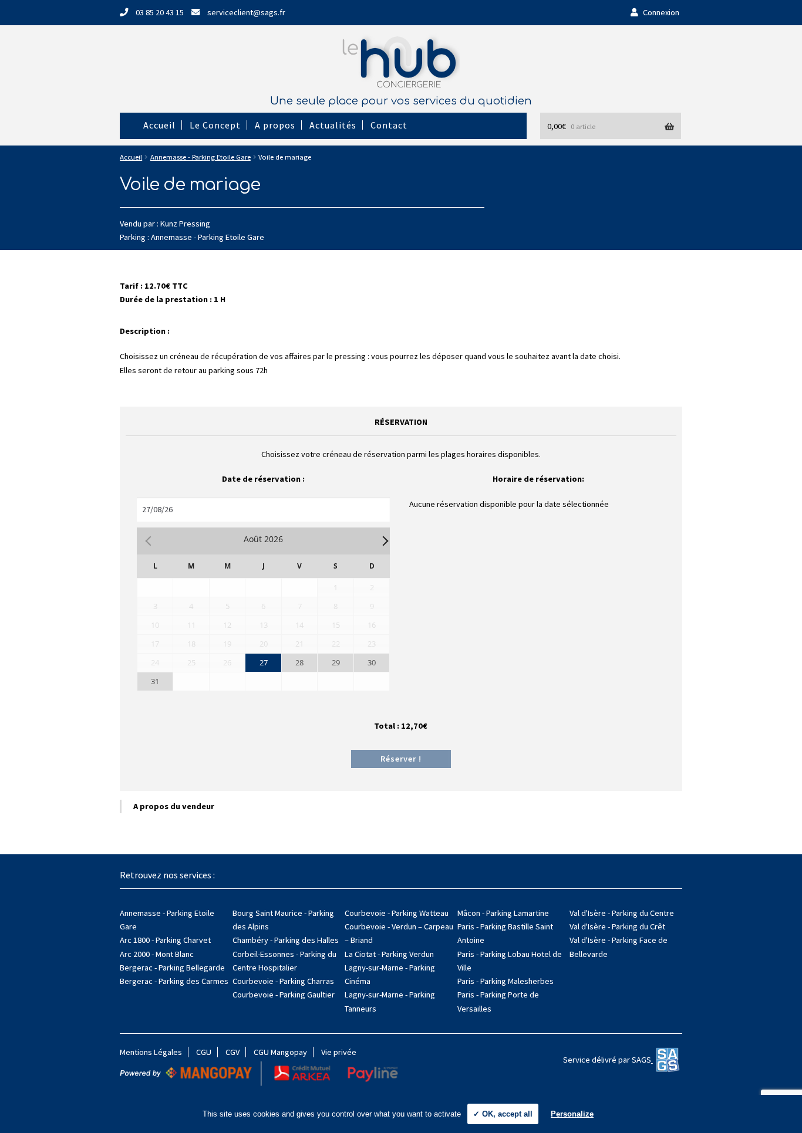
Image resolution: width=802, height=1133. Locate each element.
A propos (275, 125)
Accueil (159, 125)
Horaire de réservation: (538, 479)
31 (155, 681)
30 (372, 662)
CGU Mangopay (280, 1052)
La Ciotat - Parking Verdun (389, 954)
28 (299, 662)
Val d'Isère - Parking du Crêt (617, 926)
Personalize (572, 1114)
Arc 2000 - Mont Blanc (157, 954)
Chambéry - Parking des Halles (285, 940)
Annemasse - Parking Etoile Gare (200, 157)
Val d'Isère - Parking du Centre (622, 913)
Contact (388, 125)
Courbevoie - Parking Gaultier (283, 994)
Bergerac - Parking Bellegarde (172, 967)
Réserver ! (401, 758)
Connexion (661, 12)
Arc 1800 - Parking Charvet (165, 940)
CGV (232, 1052)
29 (336, 662)
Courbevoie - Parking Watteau (397, 913)
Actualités (332, 125)
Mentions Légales (151, 1052)
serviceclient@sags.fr (246, 12)
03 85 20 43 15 (160, 12)
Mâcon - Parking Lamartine (503, 913)
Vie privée (338, 1052)
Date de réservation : (263, 479)
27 (264, 662)
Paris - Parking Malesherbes (505, 981)
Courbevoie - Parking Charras (283, 981)
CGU (203, 1052)
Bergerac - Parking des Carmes (174, 981)
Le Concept (215, 125)
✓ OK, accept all (503, 1114)
